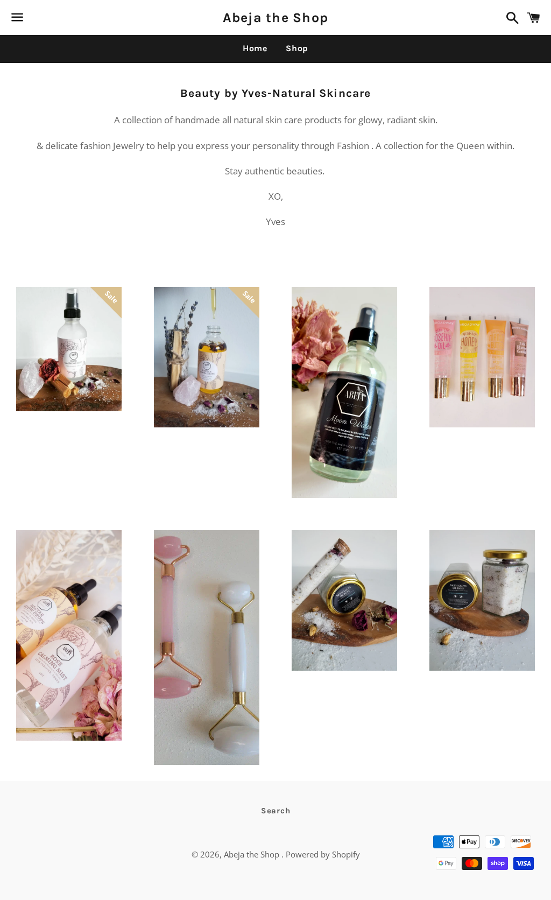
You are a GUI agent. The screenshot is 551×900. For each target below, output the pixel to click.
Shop (297, 48)
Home (255, 48)
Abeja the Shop (276, 17)
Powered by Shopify (323, 854)
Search (276, 810)
